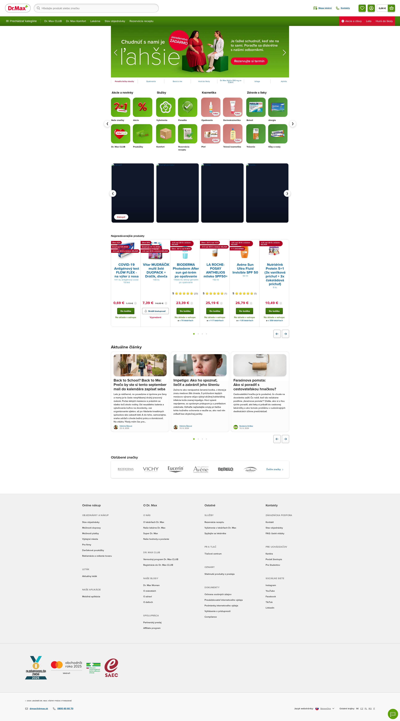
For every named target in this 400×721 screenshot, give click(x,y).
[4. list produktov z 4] (206, 334)
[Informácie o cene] (135, 303)
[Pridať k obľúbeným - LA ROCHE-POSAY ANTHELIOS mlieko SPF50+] (226, 243)
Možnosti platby (90, 533)
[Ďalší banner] (284, 52)
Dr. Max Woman (151, 585)
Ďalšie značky (273, 469)
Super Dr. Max (150, 533)
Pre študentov (273, 565)
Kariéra (269, 553)
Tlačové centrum (213, 553)
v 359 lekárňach (275, 320)
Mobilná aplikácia (91, 596)
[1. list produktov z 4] (194, 334)
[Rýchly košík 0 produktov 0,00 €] (391, 8)
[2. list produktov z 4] (198, 334)
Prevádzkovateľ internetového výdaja (224, 600)
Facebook (271, 596)
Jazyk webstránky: (303, 708)
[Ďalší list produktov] (285, 334)
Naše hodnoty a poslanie (156, 539)
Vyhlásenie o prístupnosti (217, 611)
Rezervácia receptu (141, 21)
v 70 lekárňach (186, 320)
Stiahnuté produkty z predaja (220, 574)
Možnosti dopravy (91, 527)
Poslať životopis (274, 559)
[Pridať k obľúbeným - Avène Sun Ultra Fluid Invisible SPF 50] (256, 243)
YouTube (270, 590)
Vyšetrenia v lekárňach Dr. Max (220, 527)
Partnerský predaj (152, 622)
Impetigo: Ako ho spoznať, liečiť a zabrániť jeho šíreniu (196, 382)
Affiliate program (151, 628)
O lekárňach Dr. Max (153, 522)
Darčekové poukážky (93, 550)
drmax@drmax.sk (39, 708)
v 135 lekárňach (245, 320)
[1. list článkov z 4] (194, 439)
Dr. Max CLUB (53, 21)
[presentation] (126, 251)
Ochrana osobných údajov (218, 594)
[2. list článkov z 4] (198, 439)
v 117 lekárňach (216, 320)
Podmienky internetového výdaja (221, 605)
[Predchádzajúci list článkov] (277, 439)
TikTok (269, 602)
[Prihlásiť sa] (371, 8)
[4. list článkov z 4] (206, 439)
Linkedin (270, 607)
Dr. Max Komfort (76, 21)
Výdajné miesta (90, 539)
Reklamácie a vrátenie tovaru (97, 555)
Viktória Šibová (126, 426)
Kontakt (270, 522)
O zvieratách (149, 590)
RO (370, 708)
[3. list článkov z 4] (202, 439)
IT (374, 708)
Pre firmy (86, 544)
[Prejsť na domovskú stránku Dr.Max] (18, 8)
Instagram (271, 585)
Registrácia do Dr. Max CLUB (158, 565)
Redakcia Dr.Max (246, 426)
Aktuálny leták (89, 576)
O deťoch (148, 602)
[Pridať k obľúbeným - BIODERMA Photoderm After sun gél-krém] (196, 243)
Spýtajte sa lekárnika (215, 533)
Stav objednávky (115, 21)
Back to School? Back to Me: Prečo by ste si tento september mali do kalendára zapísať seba (140, 384)
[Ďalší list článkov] (285, 439)
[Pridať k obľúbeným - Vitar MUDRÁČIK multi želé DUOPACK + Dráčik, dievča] (167, 243)
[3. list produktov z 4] (202, 334)
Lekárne (95, 21)
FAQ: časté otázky (275, 533)
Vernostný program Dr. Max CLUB (160, 559)
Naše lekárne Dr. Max (154, 527)
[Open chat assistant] (393, 714)
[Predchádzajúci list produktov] (277, 334)
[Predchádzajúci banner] (115, 52)
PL (366, 708)
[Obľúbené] (362, 8)
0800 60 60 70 (65, 708)
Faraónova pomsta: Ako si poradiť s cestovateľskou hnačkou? (254, 384)
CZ (361, 708)
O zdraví (147, 596)
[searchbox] (96, 8)
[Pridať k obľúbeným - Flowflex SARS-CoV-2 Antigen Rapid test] (137, 243)
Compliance (211, 616)
